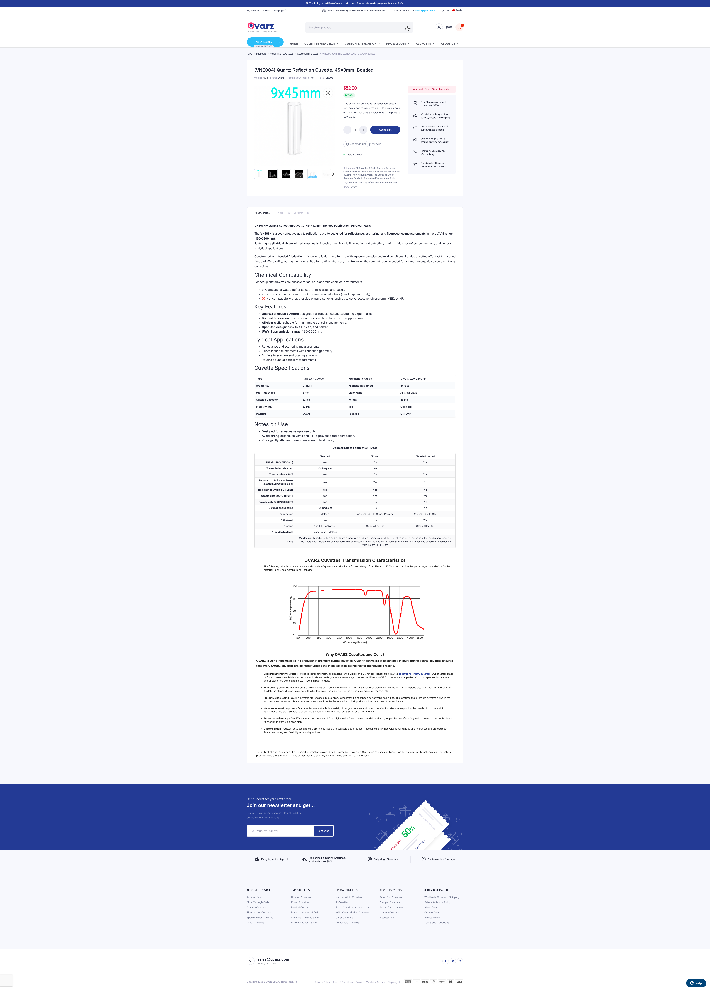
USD (444, 10)
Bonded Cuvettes (301, 897)
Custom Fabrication (360, 43)
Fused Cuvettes (375, 171)
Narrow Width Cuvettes (349, 897)
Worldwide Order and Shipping (441, 897)
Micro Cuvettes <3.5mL (304, 922)
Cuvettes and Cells (319, 43)
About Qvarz (431, 907)
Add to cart (385, 129)
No (312, 77)
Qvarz (281, 77)
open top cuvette (357, 182)
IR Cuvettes (342, 902)
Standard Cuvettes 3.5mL (305, 917)
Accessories (254, 897)
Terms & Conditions (343, 982)
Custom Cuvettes (386, 168)
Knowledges (396, 43)
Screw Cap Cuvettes (391, 907)
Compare (376, 144)
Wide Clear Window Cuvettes (352, 912)
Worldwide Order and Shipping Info (383, 982)
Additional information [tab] (293, 213)
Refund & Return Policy (437, 902)
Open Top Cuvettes (377, 174)
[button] (328, 93)
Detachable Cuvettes (347, 922)
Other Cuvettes (255, 922)
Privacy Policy (432, 917)
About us (448, 43)
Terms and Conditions (436, 922)
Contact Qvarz (432, 912)
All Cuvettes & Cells (307, 53)
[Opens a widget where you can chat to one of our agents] (696, 983)
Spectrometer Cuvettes (260, 917)
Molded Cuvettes (301, 907)
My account (253, 10)
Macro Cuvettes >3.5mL (305, 912)
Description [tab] (262, 213)
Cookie (359, 982)
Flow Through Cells (258, 902)
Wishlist (266, 10)
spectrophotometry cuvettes (414, 673)
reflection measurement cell (382, 182)
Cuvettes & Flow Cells (281, 53)
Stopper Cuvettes (390, 902)
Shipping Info (280, 10)
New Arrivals (359, 174)
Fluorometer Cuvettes (259, 912)
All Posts (423, 43)
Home (294, 43)
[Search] (407, 29)
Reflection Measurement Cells (379, 178)
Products (261, 53)
